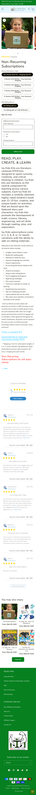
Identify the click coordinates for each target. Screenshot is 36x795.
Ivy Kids (13, 785)
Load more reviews (18, 586)
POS (17, 785)
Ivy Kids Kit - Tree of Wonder (9, 648)
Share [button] (6, 368)
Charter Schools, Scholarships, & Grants (17, 681)
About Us (7, 711)
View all (18, 659)
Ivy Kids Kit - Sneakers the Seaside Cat (26, 649)
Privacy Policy (8, 716)
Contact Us (7, 725)
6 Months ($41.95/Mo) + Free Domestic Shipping (17, 85)
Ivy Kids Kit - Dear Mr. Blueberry (26, 622)
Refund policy (8, 694)
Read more (26, 438)
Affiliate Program (9, 720)
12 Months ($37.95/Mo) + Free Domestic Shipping (17, 97)
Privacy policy (19, 791)
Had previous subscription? (11, 132)
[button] (2, 9)
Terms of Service (9, 690)
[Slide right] (22, 53)
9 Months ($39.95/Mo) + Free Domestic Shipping (17, 91)
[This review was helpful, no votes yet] (27, 445)
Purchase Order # (8, 140)
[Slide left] (14, 53)
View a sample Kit (12, 332)
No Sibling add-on (10, 105)
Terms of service (25, 788)
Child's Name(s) (8, 124)
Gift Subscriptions (9, 621)
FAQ (5, 685)
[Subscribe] (29, 762)
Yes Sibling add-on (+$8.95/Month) (16, 110)
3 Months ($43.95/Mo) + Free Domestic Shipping (17, 79)
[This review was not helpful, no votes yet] (30, 445)
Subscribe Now (9, 676)
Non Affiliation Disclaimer (12, 707)
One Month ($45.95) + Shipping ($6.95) (17, 74)
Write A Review (18, 398)
